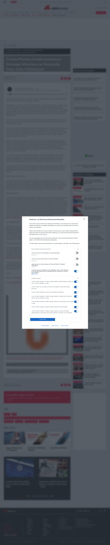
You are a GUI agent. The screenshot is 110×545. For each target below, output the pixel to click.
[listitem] (55, 249)
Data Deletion (45, 325)
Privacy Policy (64, 325)
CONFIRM (42, 319)
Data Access (55, 325)
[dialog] (55, 272)
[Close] (84, 219)
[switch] (76, 253)
